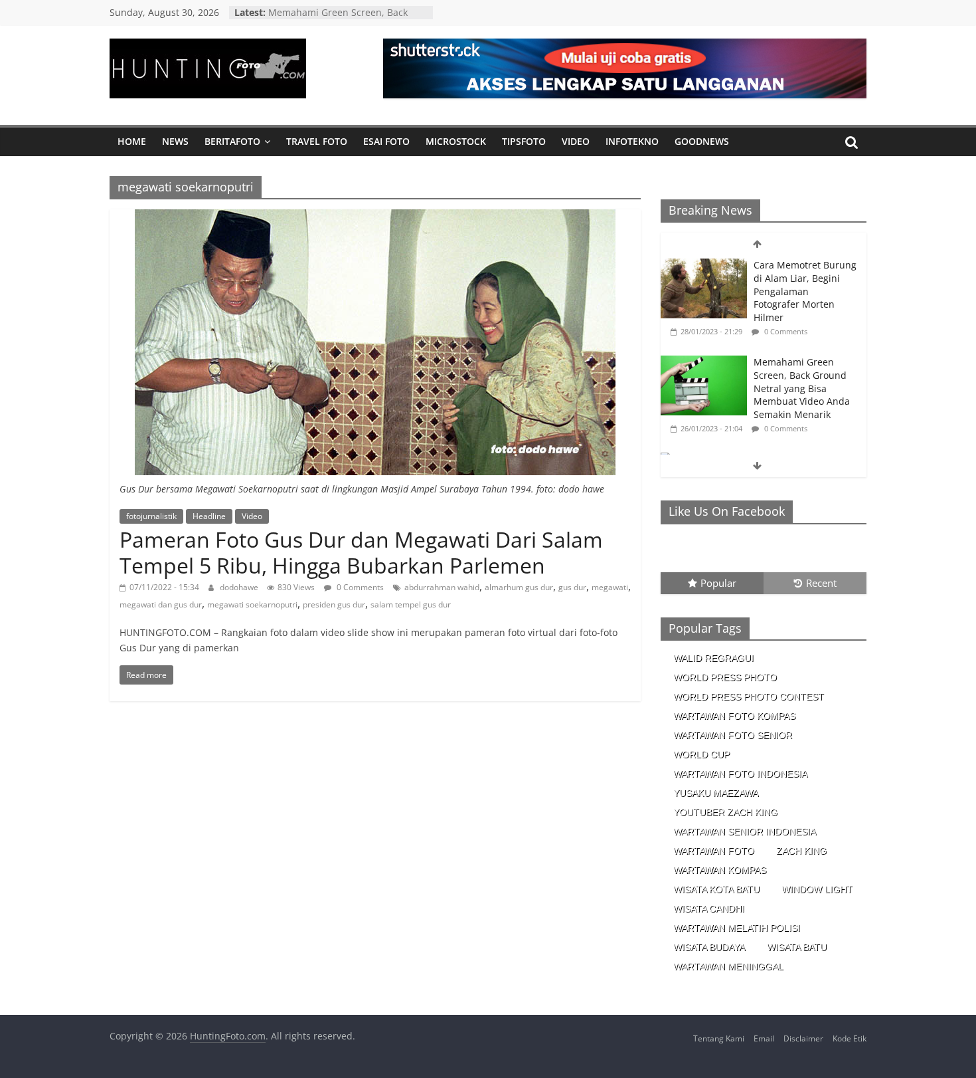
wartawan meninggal (728, 966)
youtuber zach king (725, 812)
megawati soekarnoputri (252, 604)
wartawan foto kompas (734, 715)
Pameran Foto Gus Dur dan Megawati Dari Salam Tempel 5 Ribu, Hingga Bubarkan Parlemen (361, 552)
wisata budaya (709, 947)
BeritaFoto (232, 141)
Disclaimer (803, 1038)
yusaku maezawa (715, 793)
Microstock (456, 141)
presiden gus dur (334, 604)
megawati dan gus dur (161, 604)
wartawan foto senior (732, 735)
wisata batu (797, 947)
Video (576, 141)
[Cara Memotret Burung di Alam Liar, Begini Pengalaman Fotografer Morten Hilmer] (704, 265)
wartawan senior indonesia (744, 831)
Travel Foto (316, 141)
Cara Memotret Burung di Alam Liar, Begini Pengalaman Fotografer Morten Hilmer (805, 291)
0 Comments (359, 587)
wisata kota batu (716, 889)
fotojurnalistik (151, 516)
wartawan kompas (719, 870)
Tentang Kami (718, 1038)
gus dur (572, 587)
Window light (817, 889)
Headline (209, 516)
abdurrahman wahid (441, 587)
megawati (610, 587)
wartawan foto (713, 850)
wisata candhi (708, 908)
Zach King (801, 850)
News (175, 141)
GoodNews (702, 141)
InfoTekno (632, 141)
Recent (821, 583)
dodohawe (240, 587)
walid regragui (713, 658)
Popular (718, 583)
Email (764, 1038)
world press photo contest (748, 696)
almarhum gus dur (519, 587)
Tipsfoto (524, 141)
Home (132, 141)
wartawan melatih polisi (736, 927)
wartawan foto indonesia (740, 773)
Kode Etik (849, 1038)
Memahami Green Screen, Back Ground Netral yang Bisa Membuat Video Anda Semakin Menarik (802, 388)
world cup (701, 754)
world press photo (725, 677)
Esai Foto (386, 141)
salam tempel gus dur (410, 604)
